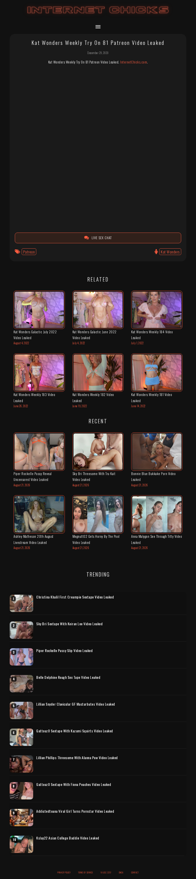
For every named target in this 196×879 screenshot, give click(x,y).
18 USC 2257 (106, 872)
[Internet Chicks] (98, 15)
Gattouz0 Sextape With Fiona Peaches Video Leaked (73, 784)
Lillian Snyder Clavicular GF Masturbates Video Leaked (75, 704)
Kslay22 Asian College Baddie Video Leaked (67, 838)
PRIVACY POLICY (63, 872)
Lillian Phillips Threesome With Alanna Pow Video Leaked (77, 757)
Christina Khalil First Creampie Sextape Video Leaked (75, 597)
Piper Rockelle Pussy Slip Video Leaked (64, 650)
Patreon (29, 251)
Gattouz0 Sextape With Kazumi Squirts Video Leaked (74, 731)
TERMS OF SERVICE (85, 872)
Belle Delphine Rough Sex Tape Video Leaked (68, 677)
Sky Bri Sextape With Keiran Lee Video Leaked (69, 623)
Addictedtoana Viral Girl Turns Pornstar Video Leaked (75, 811)
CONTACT (135, 872)
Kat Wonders (170, 251)
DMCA (121, 872)
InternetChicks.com (133, 62)
